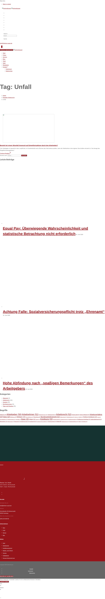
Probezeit (17, 421)
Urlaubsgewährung (73, 421)
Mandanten (8, 27)
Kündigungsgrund (64, 419)
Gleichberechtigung (11, 419)
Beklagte (21, 417)
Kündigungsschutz (72, 419)
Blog (6, 20)
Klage (25, 419)
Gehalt (99, 417)
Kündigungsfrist (56, 419)
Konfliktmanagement (7, 548)
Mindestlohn (3, 421)
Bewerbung (37, 417)
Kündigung (46, 419)
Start (6, 13)
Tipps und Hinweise (8, 406)
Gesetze (5, 402)
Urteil (80, 421)
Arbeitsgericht (52, 414)
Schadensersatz (24, 421)
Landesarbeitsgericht (96, 419)
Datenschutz (9, 71)
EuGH (81, 417)
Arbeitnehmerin (43, 414)
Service (7, 17)
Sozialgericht (33, 421)
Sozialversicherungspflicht (42, 421)
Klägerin (38, 419)
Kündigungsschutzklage (83, 419)
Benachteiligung (29, 417)
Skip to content (7, 4)
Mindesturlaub (10, 421)
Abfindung (3, 414)
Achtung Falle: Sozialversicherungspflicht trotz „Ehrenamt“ (54, 312)
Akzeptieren (4, 581)
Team (6, 22)
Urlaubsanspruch (65, 421)
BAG (6, 417)
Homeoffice (18, 419)
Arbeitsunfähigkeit (84, 414)
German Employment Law (9, 558)
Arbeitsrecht (6, 400)
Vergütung (84, 421)
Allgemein (5, 398)
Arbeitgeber (14, 414)
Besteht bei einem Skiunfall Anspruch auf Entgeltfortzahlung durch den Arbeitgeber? (29, 145)
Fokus (7, 15)
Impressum (9, 69)
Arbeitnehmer (30, 414)
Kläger (32, 419)
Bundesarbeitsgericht (50, 417)
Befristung (13, 417)
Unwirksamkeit (52, 421)
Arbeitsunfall (75, 414)
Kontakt (7, 29)
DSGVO (76, 417)
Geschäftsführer (3, 419)
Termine (4, 553)
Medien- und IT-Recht (8, 550)
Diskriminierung (70, 417)
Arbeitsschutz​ (6, 545)
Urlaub (58, 421)
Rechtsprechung (7, 404)
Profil (4, 530)
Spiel (6, 25)
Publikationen (6, 555)
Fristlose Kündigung (90, 417)
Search (5, 33)
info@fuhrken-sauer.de (6, 43)
